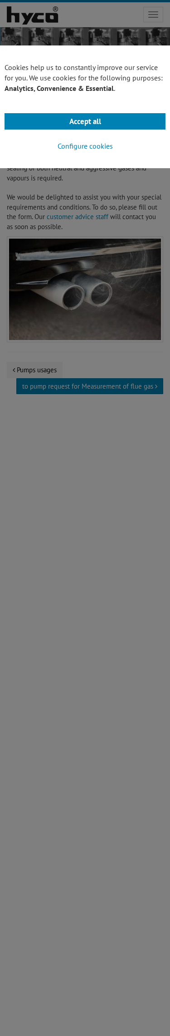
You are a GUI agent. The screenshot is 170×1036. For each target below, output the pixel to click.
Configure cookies (85, 145)
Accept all (85, 121)
